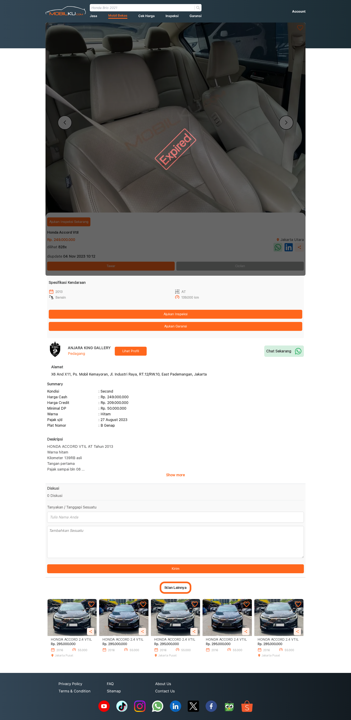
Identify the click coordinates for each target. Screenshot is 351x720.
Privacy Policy (70, 684)
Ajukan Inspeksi (175, 314)
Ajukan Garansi (175, 326)
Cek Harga (146, 16)
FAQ (110, 684)
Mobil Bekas (117, 15)
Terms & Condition (74, 691)
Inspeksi (172, 16)
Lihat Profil (130, 351)
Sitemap (114, 691)
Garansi (196, 16)
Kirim (175, 569)
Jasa (93, 16)
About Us (163, 684)
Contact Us (165, 691)
